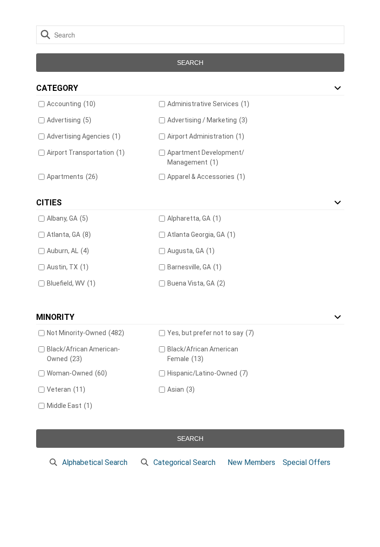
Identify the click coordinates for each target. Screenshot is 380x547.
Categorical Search (184, 462)
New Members (251, 462)
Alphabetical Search (94, 462)
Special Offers (306, 462)
